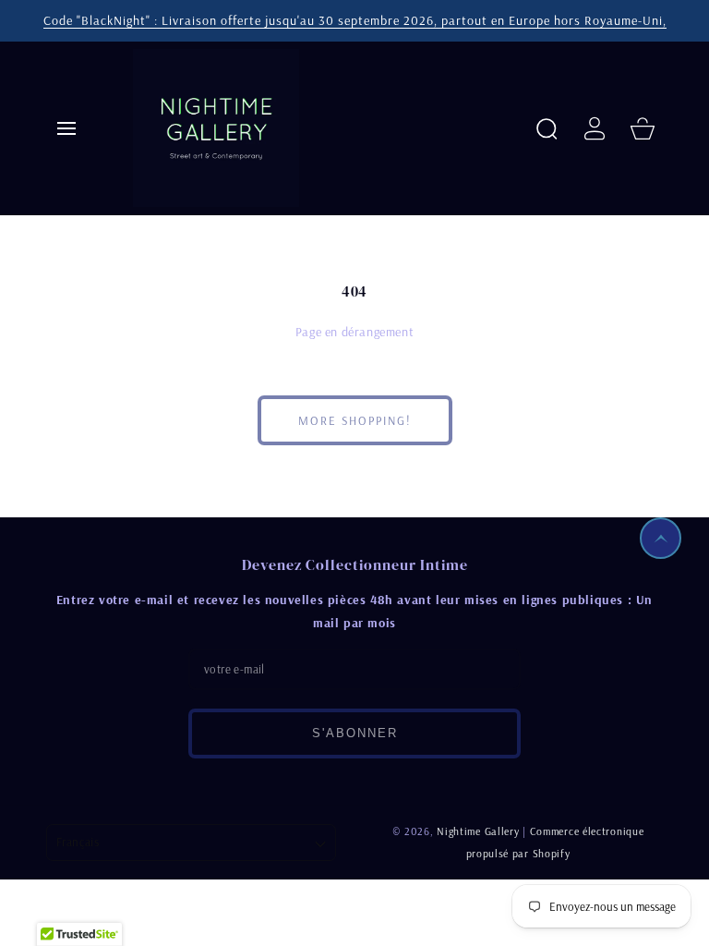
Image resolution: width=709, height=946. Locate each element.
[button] (66, 128)
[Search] (547, 128)
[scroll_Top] (660, 538)
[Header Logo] (326, 128)
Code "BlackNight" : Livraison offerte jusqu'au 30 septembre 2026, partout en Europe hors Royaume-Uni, (355, 20)
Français (77, 841)
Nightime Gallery (478, 831)
